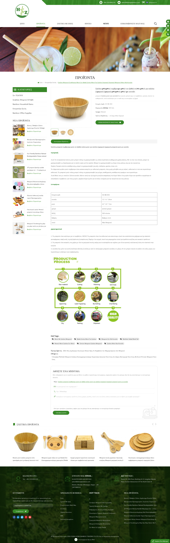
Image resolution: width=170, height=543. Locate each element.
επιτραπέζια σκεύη (19, 108)
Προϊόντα (40, 24)
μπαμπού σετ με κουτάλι (109, 339)
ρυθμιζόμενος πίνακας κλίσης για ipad (101, 510)
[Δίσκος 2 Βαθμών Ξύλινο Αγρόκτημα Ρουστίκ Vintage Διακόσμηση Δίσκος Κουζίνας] (19, 130)
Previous (152, 424)
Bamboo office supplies (22, 113)
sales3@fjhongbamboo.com (130, 2)
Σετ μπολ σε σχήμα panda (97, 527)
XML (61, 516)
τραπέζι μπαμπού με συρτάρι (98, 506)
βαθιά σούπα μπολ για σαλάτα (86, 339)
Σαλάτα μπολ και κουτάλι (115, 343)
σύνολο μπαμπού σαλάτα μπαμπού (91, 343)
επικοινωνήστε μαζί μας (133, 24)
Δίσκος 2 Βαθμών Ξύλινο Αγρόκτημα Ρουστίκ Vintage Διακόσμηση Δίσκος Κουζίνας (36, 126)
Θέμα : (91, 382)
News (106, 24)
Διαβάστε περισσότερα (34, 131)
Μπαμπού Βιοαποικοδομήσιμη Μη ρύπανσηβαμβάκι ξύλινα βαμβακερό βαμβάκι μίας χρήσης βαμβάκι (36, 183)
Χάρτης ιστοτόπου (66, 512)
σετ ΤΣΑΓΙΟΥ (18, 95)
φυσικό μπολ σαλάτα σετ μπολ (64, 343)
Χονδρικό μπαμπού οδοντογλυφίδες (100, 503)
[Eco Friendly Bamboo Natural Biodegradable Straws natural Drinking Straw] (19, 158)
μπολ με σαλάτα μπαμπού (63, 339)
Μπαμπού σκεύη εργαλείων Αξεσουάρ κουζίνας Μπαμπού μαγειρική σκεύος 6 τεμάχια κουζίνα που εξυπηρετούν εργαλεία (55, 459)
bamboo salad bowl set (131, 339)
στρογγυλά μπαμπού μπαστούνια (99, 520)
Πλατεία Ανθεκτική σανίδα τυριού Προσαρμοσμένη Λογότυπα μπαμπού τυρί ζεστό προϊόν (36, 196)
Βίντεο (88, 24)
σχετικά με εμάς (65, 24)
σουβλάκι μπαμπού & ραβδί (23, 100)
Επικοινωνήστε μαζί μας (108, 122)
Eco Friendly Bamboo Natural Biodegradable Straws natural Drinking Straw (36, 155)
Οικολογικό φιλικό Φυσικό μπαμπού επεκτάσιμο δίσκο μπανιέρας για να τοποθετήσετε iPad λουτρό (36, 210)
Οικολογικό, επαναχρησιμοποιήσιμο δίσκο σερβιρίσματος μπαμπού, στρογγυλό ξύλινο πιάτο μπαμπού (84, 459)
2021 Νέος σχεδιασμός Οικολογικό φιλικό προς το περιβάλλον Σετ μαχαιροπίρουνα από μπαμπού (94, 351)
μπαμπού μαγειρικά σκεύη (97, 517)
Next (155, 424)
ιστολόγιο (63, 509)
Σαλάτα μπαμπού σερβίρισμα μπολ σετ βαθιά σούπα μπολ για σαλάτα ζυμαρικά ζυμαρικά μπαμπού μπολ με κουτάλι (93, 382)
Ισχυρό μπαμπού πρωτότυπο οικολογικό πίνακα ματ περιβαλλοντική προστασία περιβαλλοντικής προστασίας (25, 459)
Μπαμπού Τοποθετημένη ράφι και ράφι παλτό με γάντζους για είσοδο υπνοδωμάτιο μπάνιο (36, 225)
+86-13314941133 (109, 2)
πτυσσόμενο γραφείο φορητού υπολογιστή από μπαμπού (103, 513)
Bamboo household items (23, 104)
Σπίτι (22, 24)
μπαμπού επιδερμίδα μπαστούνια (99, 524)
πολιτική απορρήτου (66, 519)
